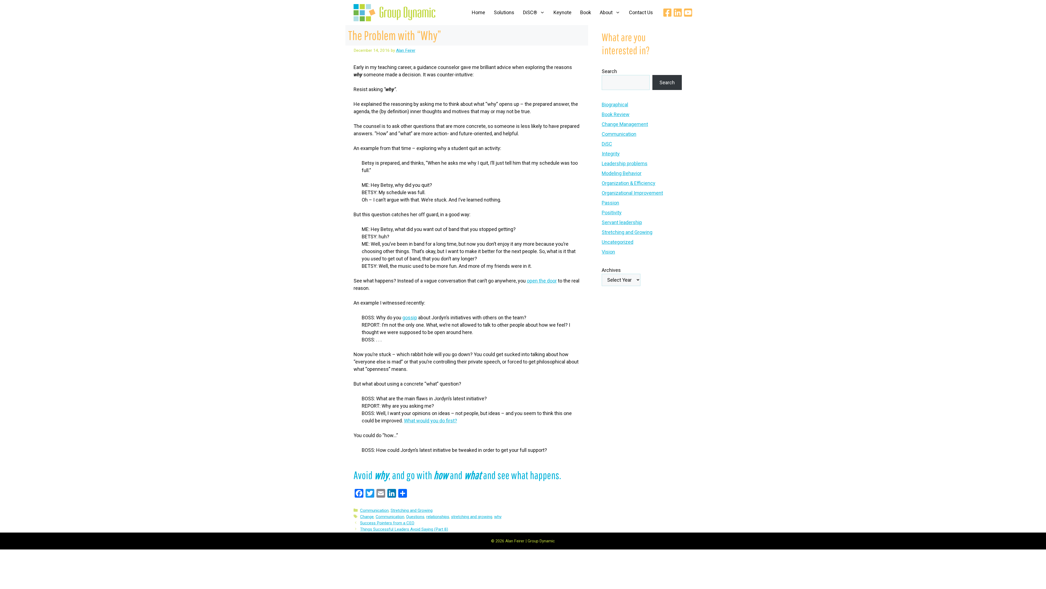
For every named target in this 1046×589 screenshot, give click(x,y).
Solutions (504, 12)
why (497, 516)
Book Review (616, 114)
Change (367, 516)
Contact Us (641, 12)
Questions (415, 516)
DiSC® (530, 12)
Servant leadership (622, 222)
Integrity (611, 154)
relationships (437, 516)
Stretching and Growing (412, 510)
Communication (374, 510)
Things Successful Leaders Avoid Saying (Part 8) (404, 529)
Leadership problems (624, 163)
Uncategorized (617, 242)
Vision (608, 252)
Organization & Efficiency (628, 183)
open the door (542, 281)
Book (585, 12)
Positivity (612, 212)
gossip (409, 317)
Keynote (562, 12)
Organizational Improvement (632, 193)
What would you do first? (430, 420)
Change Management (625, 124)
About (606, 12)
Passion (610, 203)
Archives (611, 270)
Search (609, 71)
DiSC (607, 144)
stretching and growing (471, 516)
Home (478, 12)
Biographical (615, 104)
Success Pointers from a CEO (387, 523)
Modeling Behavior (621, 173)
